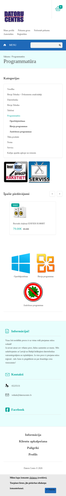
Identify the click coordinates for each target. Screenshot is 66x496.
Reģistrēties (22, 34)
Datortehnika (12, 100)
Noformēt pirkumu (42, 30)
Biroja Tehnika (13, 105)
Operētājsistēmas (17, 121)
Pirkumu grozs (24, 30)
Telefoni (10, 110)
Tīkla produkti (13, 137)
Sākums (7, 56)
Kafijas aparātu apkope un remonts (21, 153)
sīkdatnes (33, 478)
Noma (9, 142)
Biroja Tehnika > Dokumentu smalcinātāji (24, 94)
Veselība (10, 89)
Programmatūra (18, 56)
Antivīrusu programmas (21, 131)
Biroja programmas (18, 126)
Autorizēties (9, 34)
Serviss (10, 147)
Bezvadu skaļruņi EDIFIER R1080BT (29, 223)
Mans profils (9, 30)
